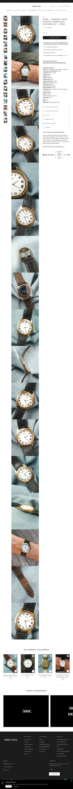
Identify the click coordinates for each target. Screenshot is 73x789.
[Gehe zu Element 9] (5, 69)
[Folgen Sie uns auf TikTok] (15, 779)
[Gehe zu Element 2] (5, 24)
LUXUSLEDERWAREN (32, 10)
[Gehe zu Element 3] (5, 31)
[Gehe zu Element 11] (5, 82)
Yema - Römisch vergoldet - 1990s (28, 675)
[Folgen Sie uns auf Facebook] (4, 779)
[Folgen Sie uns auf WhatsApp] (22, 779)
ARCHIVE (64, 10)
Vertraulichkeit (42, 749)
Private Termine (60, 753)
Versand (41, 739)
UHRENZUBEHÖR (50, 10)
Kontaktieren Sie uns (62, 756)
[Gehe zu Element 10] (5, 75)
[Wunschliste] (65, 6)
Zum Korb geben (54, 37)
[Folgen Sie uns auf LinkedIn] (19, 779)
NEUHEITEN (9, 10)
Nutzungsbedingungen (44, 746)
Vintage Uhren (27, 739)
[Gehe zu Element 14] (5, 101)
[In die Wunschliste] (68, 37)
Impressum (42, 751)
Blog (58, 746)
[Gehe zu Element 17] (5, 120)
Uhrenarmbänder (28, 749)
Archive (26, 753)
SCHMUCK (24, 10)
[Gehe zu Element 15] (5, 107)
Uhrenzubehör (27, 751)
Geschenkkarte (60, 749)
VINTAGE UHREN (16, 10)
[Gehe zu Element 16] (5, 114)
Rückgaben (42, 742)
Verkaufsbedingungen (44, 744)
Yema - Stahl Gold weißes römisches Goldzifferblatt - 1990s (10, 676)
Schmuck (26, 742)
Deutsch (52, 6)
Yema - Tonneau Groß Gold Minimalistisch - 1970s (45, 675)
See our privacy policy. (44, 784)
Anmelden (54, 774)
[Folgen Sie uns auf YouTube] (11, 779)
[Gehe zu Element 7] (5, 56)
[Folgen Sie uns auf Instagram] (8, 779)
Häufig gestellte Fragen (62, 739)
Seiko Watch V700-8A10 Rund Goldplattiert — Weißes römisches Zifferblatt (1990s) (62, 676)
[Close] (71, 781)
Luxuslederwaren (28, 744)
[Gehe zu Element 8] (5, 63)
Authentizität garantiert (62, 744)
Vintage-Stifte (27, 746)
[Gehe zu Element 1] (5, 18)
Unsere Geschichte (61, 742)
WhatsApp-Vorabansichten (63, 751)
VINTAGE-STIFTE (41, 10)
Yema (44, 16)
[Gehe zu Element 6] (5, 50)
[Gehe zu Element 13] (5, 94)
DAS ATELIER (58, 10)
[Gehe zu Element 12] (5, 88)
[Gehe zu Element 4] (5, 37)
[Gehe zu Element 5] (5, 44)
